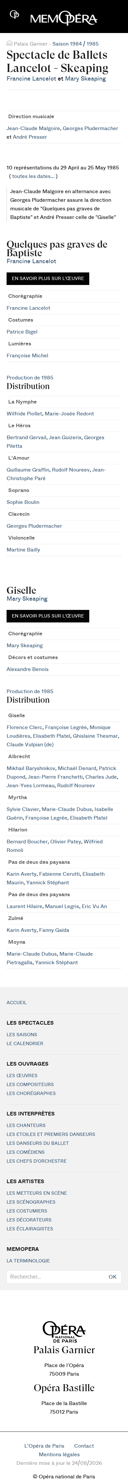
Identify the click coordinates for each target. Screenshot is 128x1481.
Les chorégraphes (31, 1093)
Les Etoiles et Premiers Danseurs (51, 1134)
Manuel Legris (62, 906)
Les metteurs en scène (37, 1193)
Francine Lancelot (31, 79)
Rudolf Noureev (71, 470)
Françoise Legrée (66, 727)
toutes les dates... (33, 176)
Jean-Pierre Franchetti (55, 777)
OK (113, 1277)
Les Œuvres (22, 1076)
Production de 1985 (30, 377)
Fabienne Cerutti (59, 874)
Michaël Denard (77, 768)
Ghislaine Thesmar (95, 736)
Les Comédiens (26, 1152)
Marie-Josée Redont (69, 413)
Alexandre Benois (28, 669)
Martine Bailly (23, 549)
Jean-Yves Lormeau (30, 785)
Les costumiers (27, 1211)
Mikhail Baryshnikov (31, 768)
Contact (84, 1446)
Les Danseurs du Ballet (38, 1143)
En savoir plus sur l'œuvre (48, 278)
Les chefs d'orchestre (37, 1161)
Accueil (17, 1003)
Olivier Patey (65, 841)
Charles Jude (101, 777)
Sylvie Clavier (23, 809)
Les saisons (22, 1035)
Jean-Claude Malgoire (33, 128)
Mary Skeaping (85, 79)
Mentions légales (59, 1454)
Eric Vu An (94, 906)
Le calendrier (25, 1043)
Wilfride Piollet (24, 413)
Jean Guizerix (65, 437)
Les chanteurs (26, 1125)
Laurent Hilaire (24, 906)
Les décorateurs (29, 1220)
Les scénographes (31, 1202)
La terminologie (28, 1261)
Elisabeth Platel (51, 736)
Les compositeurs (30, 1084)
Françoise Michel (27, 355)
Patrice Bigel (22, 332)
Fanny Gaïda (54, 930)
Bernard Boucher (27, 841)
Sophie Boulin (23, 502)
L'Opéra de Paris (44, 1446)
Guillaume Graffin (28, 470)
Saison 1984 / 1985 (76, 44)
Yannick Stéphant (47, 882)
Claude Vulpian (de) (30, 744)
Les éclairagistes (30, 1229)
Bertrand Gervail (26, 437)
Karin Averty (21, 874)
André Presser (30, 137)
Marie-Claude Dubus (67, 809)
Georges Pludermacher (90, 128)
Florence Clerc (24, 727)
